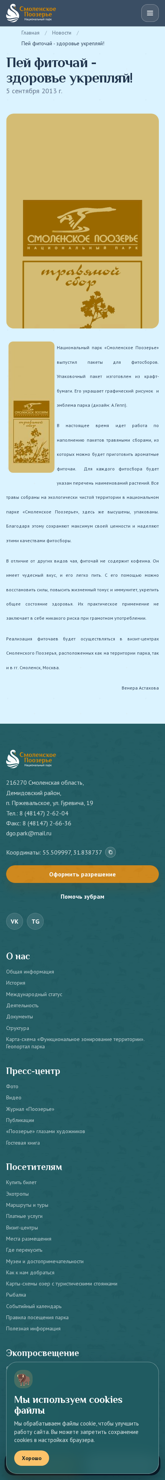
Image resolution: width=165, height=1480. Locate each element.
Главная (30, 32)
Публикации (20, 1120)
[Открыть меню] (150, 13)
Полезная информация (33, 1328)
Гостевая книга (23, 1142)
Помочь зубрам (82, 896)
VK (14, 921)
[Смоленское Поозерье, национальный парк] (31, 13)
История (15, 982)
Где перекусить (24, 1249)
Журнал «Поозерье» (30, 1108)
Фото (12, 1086)
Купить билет (21, 1182)
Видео (13, 1097)
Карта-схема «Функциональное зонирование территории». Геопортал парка (75, 1043)
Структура (17, 1028)
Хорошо (31, 1458)
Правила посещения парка (37, 1317)
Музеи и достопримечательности (45, 1261)
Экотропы (17, 1193)
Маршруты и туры (27, 1204)
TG (35, 921)
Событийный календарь (33, 1306)
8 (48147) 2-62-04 (44, 813)
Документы (19, 1016)
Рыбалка (16, 1294)
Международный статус (34, 994)
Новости (61, 32)
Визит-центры (22, 1227)
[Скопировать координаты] (110, 852)
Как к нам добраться (30, 1272)
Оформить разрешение (82, 874)
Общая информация (30, 971)
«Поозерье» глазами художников (45, 1131)
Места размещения (28, 1238)
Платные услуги (24, 1216)
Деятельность (22, 1005)
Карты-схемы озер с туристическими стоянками (61, 1283)
